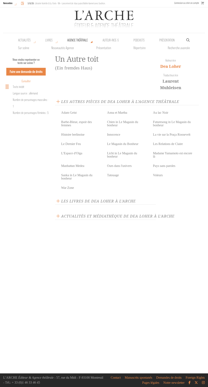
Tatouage (113, 175)
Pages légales (150, 382)
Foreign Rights (195, 377)
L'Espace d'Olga (71, 153)
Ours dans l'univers (119, 166)
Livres (49, 40)
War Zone (67, 187)
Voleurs (158, 175)
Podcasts (139, 40)
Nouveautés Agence (62, 48)
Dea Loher (170, 66)
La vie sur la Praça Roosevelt (171, 134)
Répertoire (139, 48)
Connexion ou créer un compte (186, 2)
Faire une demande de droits (26, 71)
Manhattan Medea (72, 166)
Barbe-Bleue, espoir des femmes (76, 123)
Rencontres (7, 3)
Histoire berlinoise (72, 134)
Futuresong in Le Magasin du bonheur (172, 123)
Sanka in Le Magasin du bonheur (76, 176)
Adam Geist (69, 112)
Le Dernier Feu (71, 144)
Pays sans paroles (164, 166)
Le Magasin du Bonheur (122, 144)
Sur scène (23, 48)
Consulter (26, 81)
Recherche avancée (179, 48)
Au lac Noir (160, 112)
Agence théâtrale (77, 40)
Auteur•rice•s (111, 40)
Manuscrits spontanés (138, 377)
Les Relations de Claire (168, 144)
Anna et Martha (117, 112)
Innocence (113, 134)
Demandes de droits (169, 377)
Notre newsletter (173, 382)
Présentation (103, 48)
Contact (116, 377)
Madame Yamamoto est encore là (172, 154)
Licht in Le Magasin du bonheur (122, 154)
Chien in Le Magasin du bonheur (122, 123)
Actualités (24, 40)
